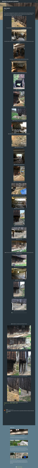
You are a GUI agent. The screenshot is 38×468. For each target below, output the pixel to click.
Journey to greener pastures (10, 1)
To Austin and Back (12, 435)
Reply (7, 412)
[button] (4, 10)
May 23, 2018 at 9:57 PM (10, 409)
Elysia (7, 409)
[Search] (19, 1)
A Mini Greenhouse (12, 446)
